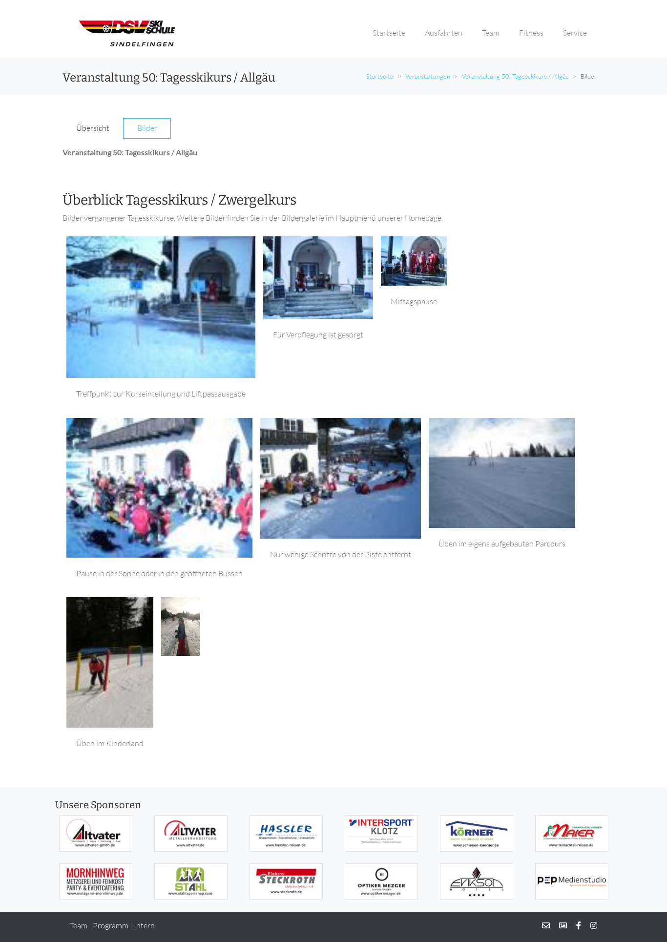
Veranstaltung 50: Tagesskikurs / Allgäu (515, 76)
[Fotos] (559, 925)
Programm (110, 925)
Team (78, 925)
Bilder (147, 128)
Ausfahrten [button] (443, 33)
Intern (144, 925)
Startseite (380, 76)
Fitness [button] (531, 33)
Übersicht (92, 128)
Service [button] (575, 33)
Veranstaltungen (427, 76)
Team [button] (491, 33)
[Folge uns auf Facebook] (574, 925)
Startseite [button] (389, 33)
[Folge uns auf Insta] (590, 925)
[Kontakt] (546, 925)
